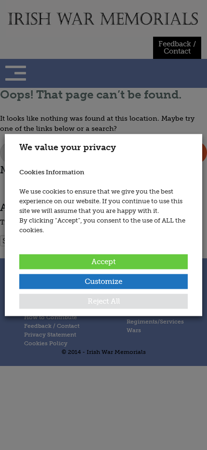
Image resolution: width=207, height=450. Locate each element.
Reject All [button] (104, 300)
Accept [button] (103, 261)
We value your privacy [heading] (67, 147)
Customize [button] (103, 281)
